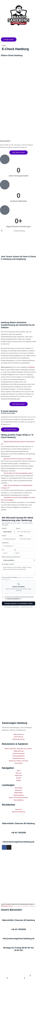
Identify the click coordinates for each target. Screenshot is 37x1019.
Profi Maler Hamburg (7, 953)
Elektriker (32, 367)
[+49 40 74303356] (18, 829)
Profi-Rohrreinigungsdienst (16, 978)
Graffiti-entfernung (29, 985)
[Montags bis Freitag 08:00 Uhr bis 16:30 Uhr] (18, 944)
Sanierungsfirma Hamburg (9, 961)
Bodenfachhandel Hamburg (9, 965)
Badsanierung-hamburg (8, 982)
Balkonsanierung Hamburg (15, 985)
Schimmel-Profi (20, 982)
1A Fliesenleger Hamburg (26, 961)
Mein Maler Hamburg (21, 956)
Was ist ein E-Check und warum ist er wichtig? (17, 458)
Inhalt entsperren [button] (6, 906)
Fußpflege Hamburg (22, 987)
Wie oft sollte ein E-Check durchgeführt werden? (18, 473)
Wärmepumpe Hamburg (8, 990)
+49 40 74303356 (18, 833)
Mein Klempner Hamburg (22, 953)
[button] (18, 442)
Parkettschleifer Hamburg (21, 975)
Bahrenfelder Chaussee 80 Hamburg (18, 823)
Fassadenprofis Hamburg (9, 963)
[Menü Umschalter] (18, 35)
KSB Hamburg (15, 973)
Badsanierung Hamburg (18, 970)
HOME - (4, 45)
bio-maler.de (4, 980)
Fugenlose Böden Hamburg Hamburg (19, 968)
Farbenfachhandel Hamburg (26, 963)
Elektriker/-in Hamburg (24, 958)
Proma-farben (29, 978)
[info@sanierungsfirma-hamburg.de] (18, 838)
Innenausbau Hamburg (8, 987)
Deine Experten (28, 980)
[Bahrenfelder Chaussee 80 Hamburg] (18, 819)
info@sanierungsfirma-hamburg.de (18, 842)
